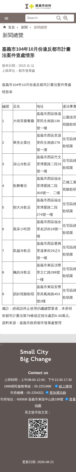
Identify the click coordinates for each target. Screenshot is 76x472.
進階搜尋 (65, 18)
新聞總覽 (40, 27)
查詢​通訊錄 (57, 393)
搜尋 (58, 18)
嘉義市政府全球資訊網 (38, 6)
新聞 (24, 27)
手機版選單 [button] (6, 18)
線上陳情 (65, 386)
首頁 (11, 27)
